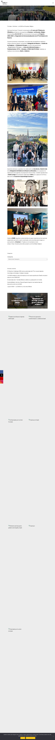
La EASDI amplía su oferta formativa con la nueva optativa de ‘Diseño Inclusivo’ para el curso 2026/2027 (27, 276)
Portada (9, 26)
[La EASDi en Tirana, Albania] (17, 301)
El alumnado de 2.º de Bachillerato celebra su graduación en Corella (24, 279)
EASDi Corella (12, 10)
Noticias (15, 26)
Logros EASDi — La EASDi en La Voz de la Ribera (19, 286)
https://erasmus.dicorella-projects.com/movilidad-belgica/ (26, 244)
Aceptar (22, 738)
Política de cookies (30, 738)
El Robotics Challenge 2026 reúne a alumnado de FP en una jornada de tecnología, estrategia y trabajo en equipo (25, 272)
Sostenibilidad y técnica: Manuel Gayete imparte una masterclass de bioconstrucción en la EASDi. (24, 283)
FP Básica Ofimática (18, 11)
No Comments (15, 15)
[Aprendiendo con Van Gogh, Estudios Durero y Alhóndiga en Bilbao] (38, 301)
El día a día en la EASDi (32, 10)
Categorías (10, 256)
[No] (53, 736)
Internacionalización (28, 11)
